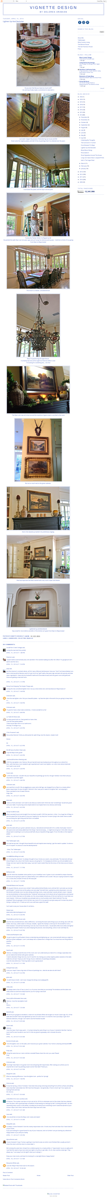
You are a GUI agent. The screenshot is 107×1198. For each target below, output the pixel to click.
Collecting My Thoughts (88, 140)
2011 (81, 177)
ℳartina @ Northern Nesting (15, 759)
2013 (81, 172)
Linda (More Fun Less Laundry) (15, 1099)
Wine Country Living (84, 42)
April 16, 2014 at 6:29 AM (15, 982)
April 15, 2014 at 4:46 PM (15, 780)
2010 (81, 179)
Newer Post (6, 1175)
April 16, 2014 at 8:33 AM (15, 1037)
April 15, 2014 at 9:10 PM (15, 946)
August (83, 127)
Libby (8, 987)
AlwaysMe (9, 1124)
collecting (22, 638)
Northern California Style (87, 69)
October (83, 122)
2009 (81, 182)
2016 (81, 110)
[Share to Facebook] (38, 636)
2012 (81, 174)
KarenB (8, 1012)
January (83, 168)
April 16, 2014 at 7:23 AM (15, 994)
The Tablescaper (11, 841)
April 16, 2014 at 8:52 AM (15, 1046)
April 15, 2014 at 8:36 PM (15, 915)
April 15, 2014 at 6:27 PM (15, 836)
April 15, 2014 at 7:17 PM (15, 867)
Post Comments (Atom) (17, 1179)
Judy (7, 669)
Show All (102, 88)
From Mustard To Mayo (88, 145)
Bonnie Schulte (10, 1041)
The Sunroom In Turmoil (88, 143)
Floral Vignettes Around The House (91, 155)
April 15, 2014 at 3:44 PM (15, 691)
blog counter (53, 1196)
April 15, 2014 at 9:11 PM (15, 963)
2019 (81, 102)
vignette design (53, 7)
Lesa (7, 1114)
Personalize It (85, 153)
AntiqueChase (10, 968)
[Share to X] (36, 636)
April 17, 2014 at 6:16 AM (15, 1119)
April (82, 138)
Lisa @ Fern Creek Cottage (14, 647)
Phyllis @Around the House (14, 919)
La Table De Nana (11, 717)
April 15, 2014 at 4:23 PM (15, 745)
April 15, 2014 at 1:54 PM (15, 664)
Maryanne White (11, 1163)
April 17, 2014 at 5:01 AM (15, 1110)
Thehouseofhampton (12, 934)
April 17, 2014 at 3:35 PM (15, 1135)
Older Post (70, 1175)
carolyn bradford (11, 812)
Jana (7, 800)
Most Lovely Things (85, 57)
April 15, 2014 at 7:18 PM (15, 881)
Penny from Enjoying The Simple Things (18, 686)
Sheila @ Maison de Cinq (13, 885)
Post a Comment (8, 1172)
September (84, 125)
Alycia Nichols (10, 1139)
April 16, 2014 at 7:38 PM (15, 1079)
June (82, 133)
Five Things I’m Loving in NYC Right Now (89, 64)
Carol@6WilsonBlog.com (13, 856)
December (84, 117)
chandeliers (12, 638)
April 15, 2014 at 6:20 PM (15, 821)
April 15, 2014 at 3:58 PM (15, 703)
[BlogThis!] (35, 636)
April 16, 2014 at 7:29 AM (15, 1008)
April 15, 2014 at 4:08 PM (15, 712)
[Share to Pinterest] (39, 636)
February (84, 166)
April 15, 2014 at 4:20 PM (15, 728)
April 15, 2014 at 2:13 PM (15, 682)
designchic (9, 1074)
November (84, 120)
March (83, 163)
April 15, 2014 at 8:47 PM (15, 930)
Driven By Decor (84, 81)
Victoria (8, 1083)
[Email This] (33, 636)
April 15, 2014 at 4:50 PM (15, 796)
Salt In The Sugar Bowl (87, 160)
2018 (81, 104)
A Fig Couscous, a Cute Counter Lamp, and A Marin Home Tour (90, 71)
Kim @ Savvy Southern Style (14, 750)
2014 (81, 115)
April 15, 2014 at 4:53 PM (15, 807)
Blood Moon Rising (86, 150)
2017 (81, 107)
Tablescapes (81, 40)
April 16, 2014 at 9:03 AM (15, 1058)
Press (79, 49)
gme (7, 825)
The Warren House (83, 44)
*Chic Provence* (11, 732)
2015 (81, 112)
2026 (81, 97)
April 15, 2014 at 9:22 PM (15, 973)
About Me (81, 38)
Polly (7, 1050)
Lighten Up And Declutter (88, 148)
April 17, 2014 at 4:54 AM (15, 1094)
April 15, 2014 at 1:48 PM (15, 653)
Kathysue (9, 872)
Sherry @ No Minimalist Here (14, 998)
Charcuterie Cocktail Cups (86, 59)
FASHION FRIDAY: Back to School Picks (90, 77)
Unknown (9, 696)
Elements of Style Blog (86, 76)
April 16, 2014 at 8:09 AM (15, 1021)
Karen (8, 1025)
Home (38, 1175)
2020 (81, 99)
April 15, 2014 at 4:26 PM (15, 755)
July (82, 130)
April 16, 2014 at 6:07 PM (15, 1069)
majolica (30, 638)
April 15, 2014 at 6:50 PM (15, 852)
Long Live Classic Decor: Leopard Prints (92, 158)
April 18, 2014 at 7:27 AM (15, 1159)
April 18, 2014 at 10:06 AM (16, 1168)
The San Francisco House (85, 47)
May (82, 135)
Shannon (9, 657)
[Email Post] (31, 636)
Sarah (8, 950)
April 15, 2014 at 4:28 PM (15, 769)
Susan (8, 773)
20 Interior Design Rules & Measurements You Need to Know (89, 83)
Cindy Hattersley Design (87, 63)
